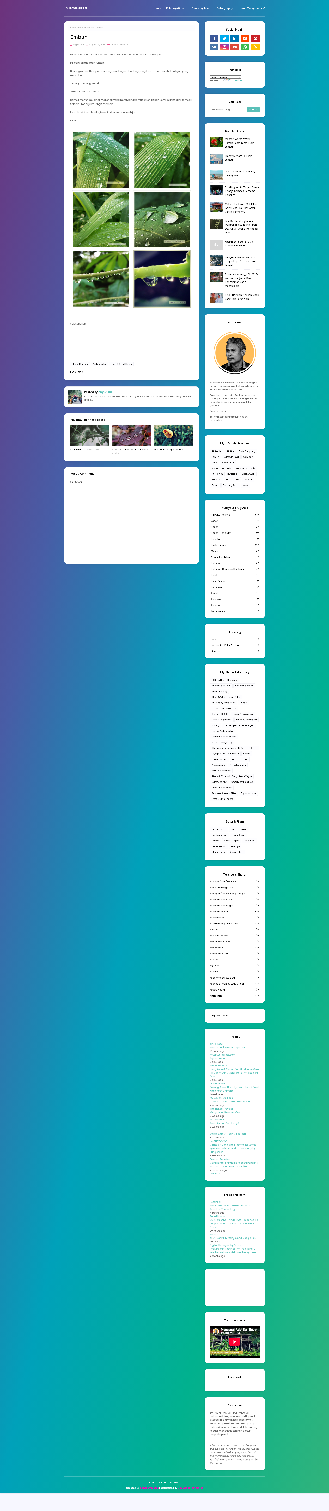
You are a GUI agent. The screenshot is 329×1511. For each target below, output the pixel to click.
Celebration (235, 917)
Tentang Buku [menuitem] (200, 8)
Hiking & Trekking (235, 515)
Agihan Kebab (218, 1058)
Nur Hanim (217, 473)
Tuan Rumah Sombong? (224, 1123)
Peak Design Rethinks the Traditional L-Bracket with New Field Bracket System (233, 1250)
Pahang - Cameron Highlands (235, 569)
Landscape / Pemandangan (239, 725)
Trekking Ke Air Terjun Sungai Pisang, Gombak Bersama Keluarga (242, 190)
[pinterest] (255, 38)
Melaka (235, 551)
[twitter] (224, 38)
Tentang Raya (230, 485)
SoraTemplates (149, 1488)
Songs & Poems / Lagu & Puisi (235, 983)
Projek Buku (249, 840)
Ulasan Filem (236, 851)
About (162, 1482)
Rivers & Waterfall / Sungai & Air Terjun (232, 776)
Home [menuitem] (157, 8)
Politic (235, 959)
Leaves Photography (222, 731)
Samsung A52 (219, 781)
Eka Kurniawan (219, 834)
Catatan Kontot (235, 911)
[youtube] (234, 47)
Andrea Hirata (219, 829)
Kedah (235, 527)
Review (235, 971)
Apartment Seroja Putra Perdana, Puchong (239, 243)
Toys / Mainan (248, 793)
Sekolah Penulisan (220, 1159)
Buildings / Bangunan (223, 702)
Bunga (243, 702)
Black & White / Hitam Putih (226, 697)
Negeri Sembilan (235, 557)
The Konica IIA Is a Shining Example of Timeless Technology (232, 1207)
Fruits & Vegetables (222, 719)
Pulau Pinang (235, 581)
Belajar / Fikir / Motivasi (235, 881)
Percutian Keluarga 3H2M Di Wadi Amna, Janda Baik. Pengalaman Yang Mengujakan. (241, 279)
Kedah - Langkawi (235, 533)
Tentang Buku (219, 846)
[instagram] (224, 47)
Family (215, 456)
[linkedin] (234, 38)
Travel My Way (218, 1065)
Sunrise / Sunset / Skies (224, 793)
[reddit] (245, 38)
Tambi (215, 485)
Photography (99, 364)
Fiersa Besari (238, 834)
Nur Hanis (232, 473)
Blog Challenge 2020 (235, 887)
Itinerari (235, 651)
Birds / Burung (219, 691)
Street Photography (222, 787)
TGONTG (247, 479)
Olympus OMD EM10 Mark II (225, 753)
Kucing (215, 725)
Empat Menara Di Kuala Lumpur (238, 157)
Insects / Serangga (246, 719)
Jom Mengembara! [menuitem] (253, 8)
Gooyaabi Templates (190, 1488)
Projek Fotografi (238, 764)
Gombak (248, 456)
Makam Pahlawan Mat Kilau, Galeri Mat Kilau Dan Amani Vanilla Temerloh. (241, 207)
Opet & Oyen (248, 473)
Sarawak (235, 599)
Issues (235, 929)
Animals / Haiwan (221, 685)
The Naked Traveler (221, 1108)
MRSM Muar (228, 462)
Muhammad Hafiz (221, 468)
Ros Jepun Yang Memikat (168, 449)
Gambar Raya (231, 456)
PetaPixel (215, 1202)
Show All (215, 1173)
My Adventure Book (221, 1098)
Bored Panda (217, 1216)
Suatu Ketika (232, 479)
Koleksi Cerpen (231, 840)
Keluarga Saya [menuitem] (175, 8)
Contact (175, 1482)
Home (73, 27)
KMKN (214, 462)
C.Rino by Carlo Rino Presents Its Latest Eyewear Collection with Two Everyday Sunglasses (233, 1148)
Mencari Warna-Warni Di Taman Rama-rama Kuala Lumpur (239, 142)
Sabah (235, 593)
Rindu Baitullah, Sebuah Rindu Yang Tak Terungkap (242, 296)
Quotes (235, 965)
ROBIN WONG (217, 1083)
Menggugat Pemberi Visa (225, 1112)
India (235, 639)
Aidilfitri (230, 451)
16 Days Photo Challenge (224, 680)
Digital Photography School (226, 1245)
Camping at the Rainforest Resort (230, 1101)
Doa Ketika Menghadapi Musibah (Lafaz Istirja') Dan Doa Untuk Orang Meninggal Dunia (241, 226)
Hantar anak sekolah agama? (227, 1047)
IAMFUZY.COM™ (219, 1141)
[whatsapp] (245, 47)
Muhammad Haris (245, 468)
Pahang (235, 563)
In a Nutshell (217, 1119)
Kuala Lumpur (235, 545)
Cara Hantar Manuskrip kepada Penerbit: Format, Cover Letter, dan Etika (234, 1164)
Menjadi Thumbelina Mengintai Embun (130, 451)
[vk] (214, 47)
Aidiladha (217, 451)
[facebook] (214, 38)
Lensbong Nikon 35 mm (224, 736)
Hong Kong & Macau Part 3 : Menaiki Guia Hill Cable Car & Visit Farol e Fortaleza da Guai (234, 1072)
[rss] (255, 47)
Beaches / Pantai (244, 685)
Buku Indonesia (239, 829)
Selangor (235, 605)
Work (245, 485)
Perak (235, 575)
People (246, 753)
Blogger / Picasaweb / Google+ (235, 893)
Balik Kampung (247, 451)
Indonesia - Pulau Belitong (235, 645)
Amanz (214, 1234)
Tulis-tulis (235, 995)
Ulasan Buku (218, 851)
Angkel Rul (78, 44)
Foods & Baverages (243, 714)
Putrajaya (235, 587)
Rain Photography (221, 770)
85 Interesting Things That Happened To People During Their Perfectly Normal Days (234, 1223)
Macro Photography (222, 742)
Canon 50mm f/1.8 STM (224, 708)
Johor (235, 521)
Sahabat (216, 479)
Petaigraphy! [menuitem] (225, 8)
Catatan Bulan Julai (235, 899)
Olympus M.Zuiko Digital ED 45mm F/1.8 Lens (232, 748)
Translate (237, 80)
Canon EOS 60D (220, 714)
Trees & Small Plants (121, 364)
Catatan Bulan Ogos (235, 905)
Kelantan (235, 539)
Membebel (235, 947)
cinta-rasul (216, 1044)
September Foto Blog (242, 781)
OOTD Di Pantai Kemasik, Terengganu (240, 173)
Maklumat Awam (235, 941)
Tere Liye (235, 846)
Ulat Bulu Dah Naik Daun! (84, 449)
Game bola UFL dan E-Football (228, 1134)
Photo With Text (240, 759)
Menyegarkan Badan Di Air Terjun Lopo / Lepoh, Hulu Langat (240, 261)
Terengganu (235, 611)
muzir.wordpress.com (222, 1054)
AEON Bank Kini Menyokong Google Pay (233, 1238)
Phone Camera (86, 27)
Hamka (216, 840)
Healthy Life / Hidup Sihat (235, 923)
